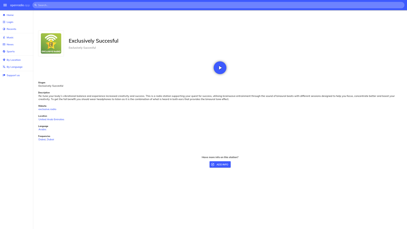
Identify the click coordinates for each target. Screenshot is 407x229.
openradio (20, 5)
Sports (11, 51)
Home (10, 15)
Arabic (42, 129)
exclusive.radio (47, 109)
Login (10, 22)
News (10, 44)
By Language (15, 66)
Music (10, 37)
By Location (14, 59)
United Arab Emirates (51, 119)
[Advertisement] (220, 20)
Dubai (42, 139)
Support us (13, 75)
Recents (11, 29)
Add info (222, 164)
